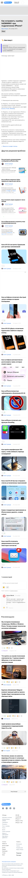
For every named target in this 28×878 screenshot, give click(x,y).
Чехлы (3, 827)
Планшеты (4, 824)
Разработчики (19, 847)
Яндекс (14, 190)
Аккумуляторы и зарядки (6, 819)
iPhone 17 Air (19, 822)
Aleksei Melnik (10, 595)
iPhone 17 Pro (19, 820)
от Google (8, 190)
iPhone (3, 31)
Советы (18, 841)
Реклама (18, 855)
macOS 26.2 (9, 232)
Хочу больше (14, 791)
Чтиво (3, 853)
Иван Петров (4, 28)
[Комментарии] (3, 266)
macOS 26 (18, 817)
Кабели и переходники (5, 834)
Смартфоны (5, 822)
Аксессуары (5, 845)
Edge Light (3, 234)
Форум (4, 849)
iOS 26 (17, 815)
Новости (4, 843)
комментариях (14, 590)
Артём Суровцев (7, 163)
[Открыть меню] (2, 3)
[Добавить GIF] (7, 587)
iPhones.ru (5, 875)
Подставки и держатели (5, 837)
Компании (4, 851)
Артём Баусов (6, 718)
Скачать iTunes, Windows (8, 108)
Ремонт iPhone (19, 849)
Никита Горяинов (7, 684)
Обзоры (4, 815)
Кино (3, 855)
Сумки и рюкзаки (6, 831)
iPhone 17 (18, 819)
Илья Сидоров (6, 750)
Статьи (4, 841)
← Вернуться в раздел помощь (9, 146)
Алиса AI (5, 650)
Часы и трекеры (6, 826)
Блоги (3, 847)
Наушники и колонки (7, 817)
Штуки (3, 829)
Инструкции (19, 844)
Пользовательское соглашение (9, 861)
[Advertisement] (13, 277)
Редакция (18, 853)
